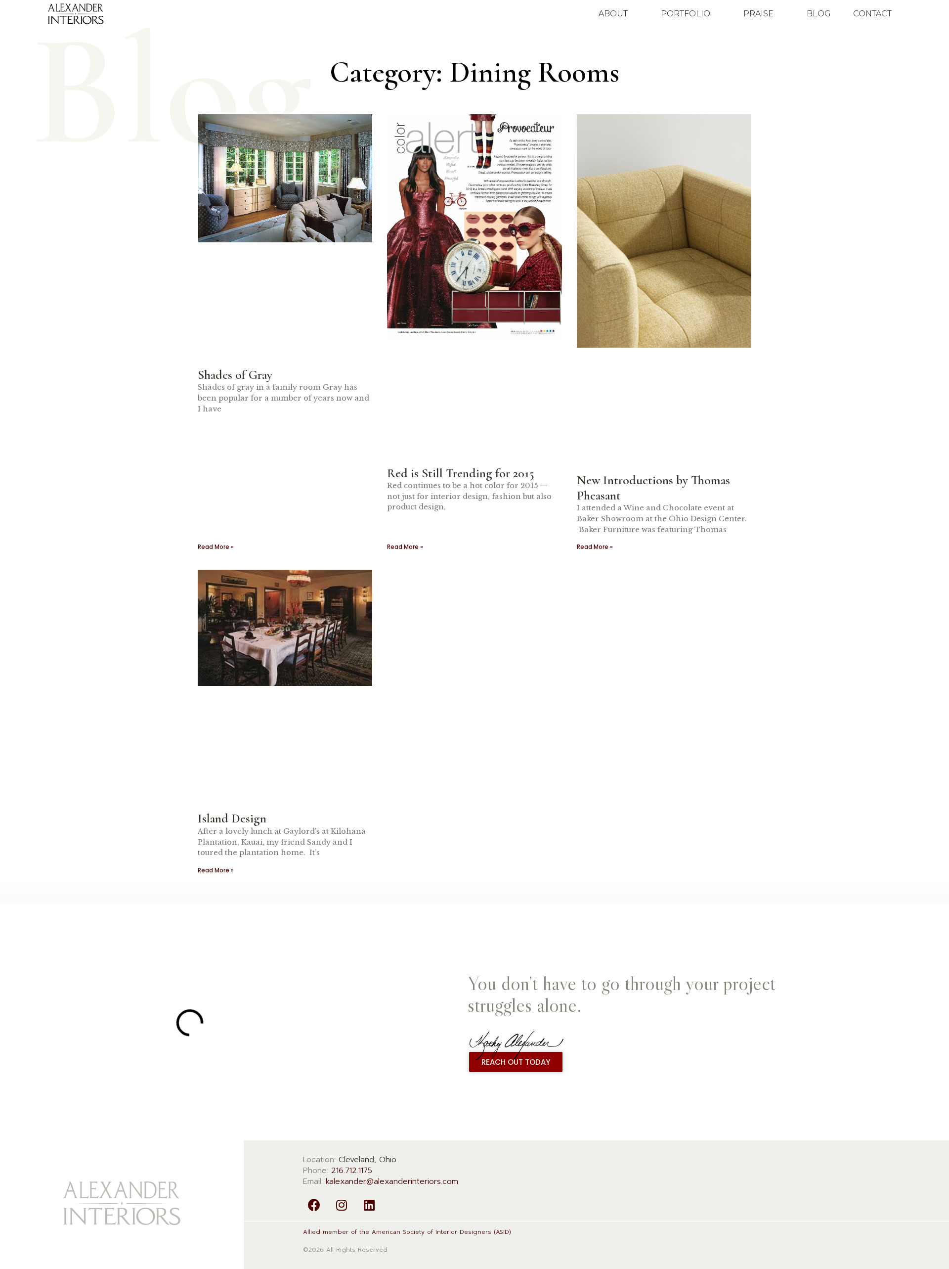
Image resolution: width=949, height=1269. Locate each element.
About (613, 13)
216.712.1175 (351, 1171)
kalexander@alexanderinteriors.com (392, 1181)
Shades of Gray (235, 374)
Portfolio (685, 13)
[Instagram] (342, 1205)
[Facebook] (314, 1205)
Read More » (216, 547)
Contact (872, 13)
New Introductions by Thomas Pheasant (653, 487)
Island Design (232, 818)
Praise (758, 13)
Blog (819, 13)
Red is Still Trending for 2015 (460, 473)
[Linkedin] (369, 1205)
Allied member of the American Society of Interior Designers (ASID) (407, 1231)
